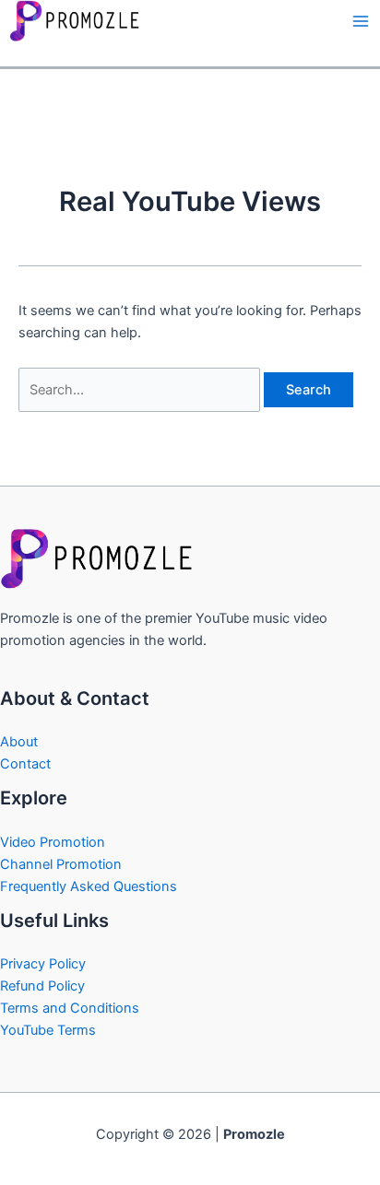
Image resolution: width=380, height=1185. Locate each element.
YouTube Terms (48, 1030)
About (19, 741)
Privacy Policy (43, 964)
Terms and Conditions (69, 1008)
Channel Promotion (61, 864)
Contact (25, 764)
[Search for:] (141, 389)
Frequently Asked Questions (88, 886)
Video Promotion (52, 842)
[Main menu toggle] (360, 21)
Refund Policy (42, 986)
